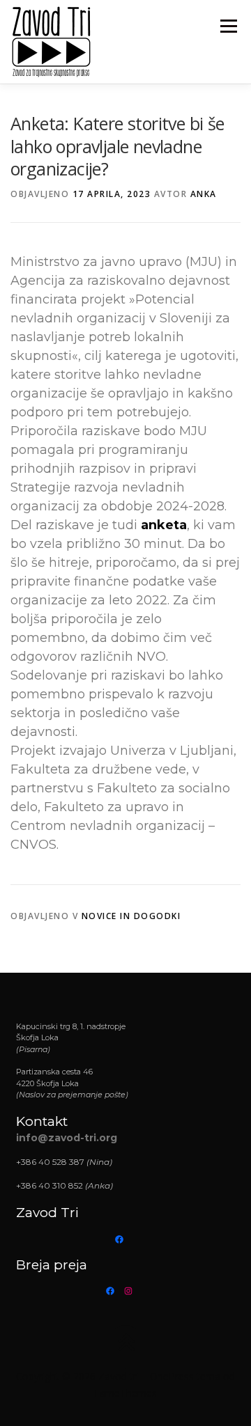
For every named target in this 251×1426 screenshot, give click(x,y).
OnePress (172, 1376)
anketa (164, 525)
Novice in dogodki (131, 916)
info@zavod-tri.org (66, 1137)
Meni (226, 26)
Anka (203, 194)
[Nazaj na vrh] (126, 1344)
